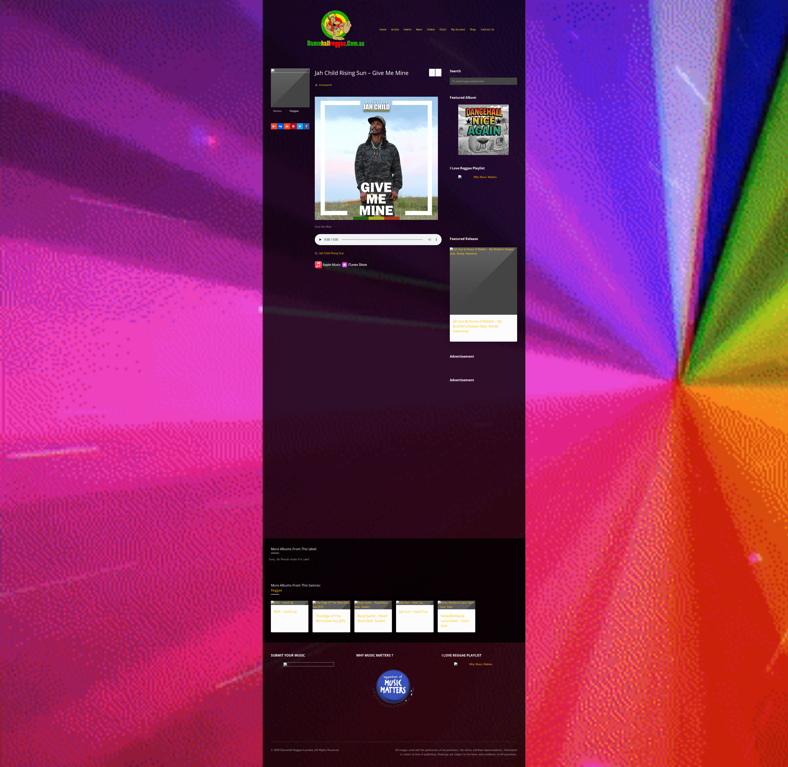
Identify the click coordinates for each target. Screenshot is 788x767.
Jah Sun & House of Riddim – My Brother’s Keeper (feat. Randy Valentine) (477, 326)
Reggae (294, 111)
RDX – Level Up (285, 611)
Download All (325, 85)
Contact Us (487, 29)
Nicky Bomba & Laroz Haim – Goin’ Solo (455, 621)
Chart (443, 29)
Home (383, 29)
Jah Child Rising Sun (331, 253)
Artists (395, 29)
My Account (458, 29)
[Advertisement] (480, 456)
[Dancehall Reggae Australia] (335, 30)
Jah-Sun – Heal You (413, 611)
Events (407, 29)
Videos (431, 29)
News (419, 29)
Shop (473, 29)
